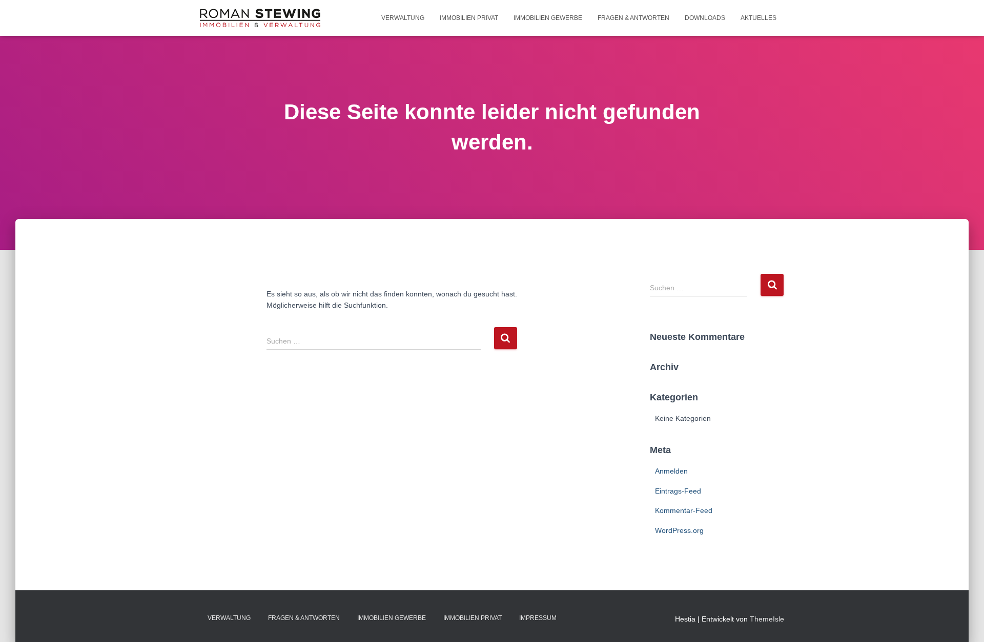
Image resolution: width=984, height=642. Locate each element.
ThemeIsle (767, 619)
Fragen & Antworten (633, 18)
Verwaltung (402, 18)
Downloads (705, 18)
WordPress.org (679, 530)
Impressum (538, 618)
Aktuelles (758, 18)
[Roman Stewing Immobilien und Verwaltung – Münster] (260, 18)
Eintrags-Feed (678, 491)
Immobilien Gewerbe (548, 18)
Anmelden (671, 471)
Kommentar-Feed (683, 510)
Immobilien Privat (469, 18)
